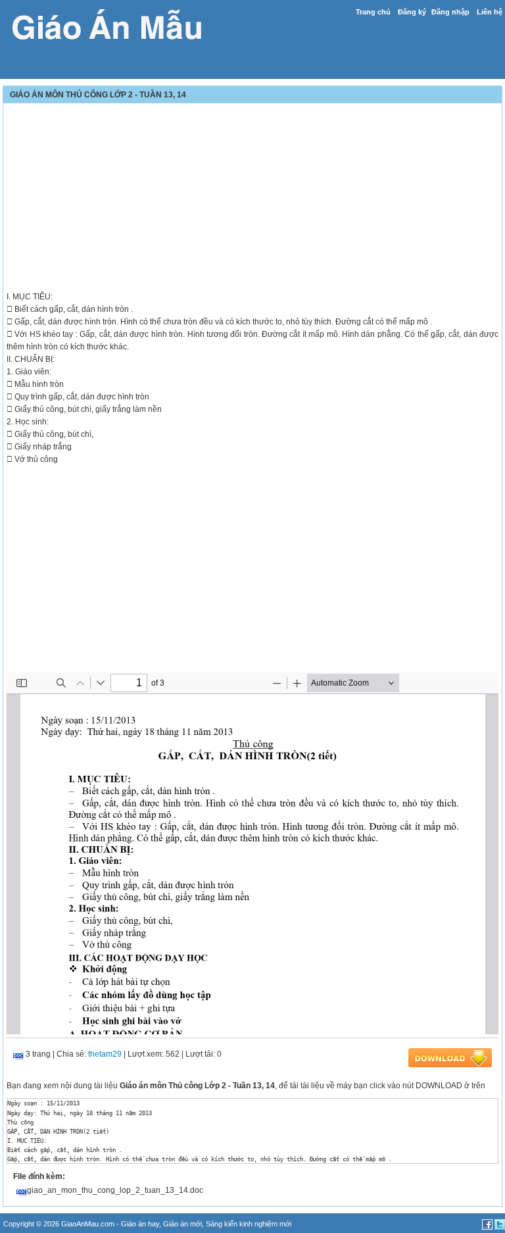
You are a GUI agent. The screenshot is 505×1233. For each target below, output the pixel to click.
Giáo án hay (140, 1224)
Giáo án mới (182, 1224)
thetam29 (105, 1054)
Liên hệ (489, 12)
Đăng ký (412, 12)
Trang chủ (373, 12)
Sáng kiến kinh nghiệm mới (248, 1224)
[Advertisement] (252, 199)
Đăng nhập (450, 12)
